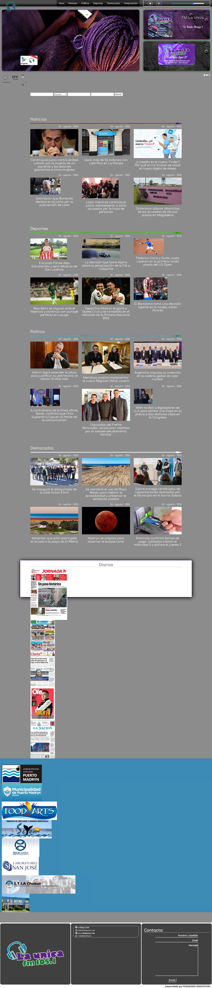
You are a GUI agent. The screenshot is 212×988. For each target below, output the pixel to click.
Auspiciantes (131, 3)
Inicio (61, 3)
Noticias (72, 3)
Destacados (113, 3)
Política (85, 3)
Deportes (98, 3)
